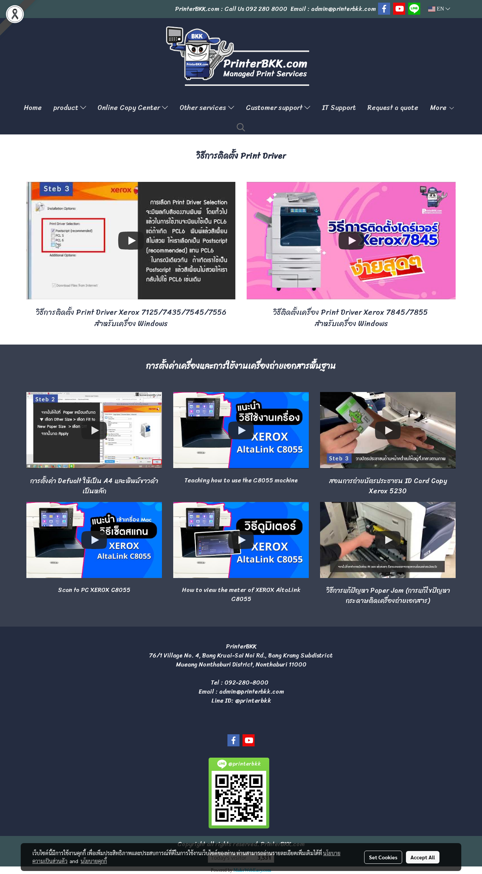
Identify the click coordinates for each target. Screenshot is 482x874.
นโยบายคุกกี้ (94, 860)
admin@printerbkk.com (251, 691)
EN (440, 9)
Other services (204, 108)
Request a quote (393, 108)
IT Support (339, 108)
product (66, 108)
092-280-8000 (246, 682)
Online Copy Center (130, 108)
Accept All (422, 857)
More (439, 108)
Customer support (275, 108)
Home (33, 108)
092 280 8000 (266, 8)
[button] (241, 127)
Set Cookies (383, 857)
